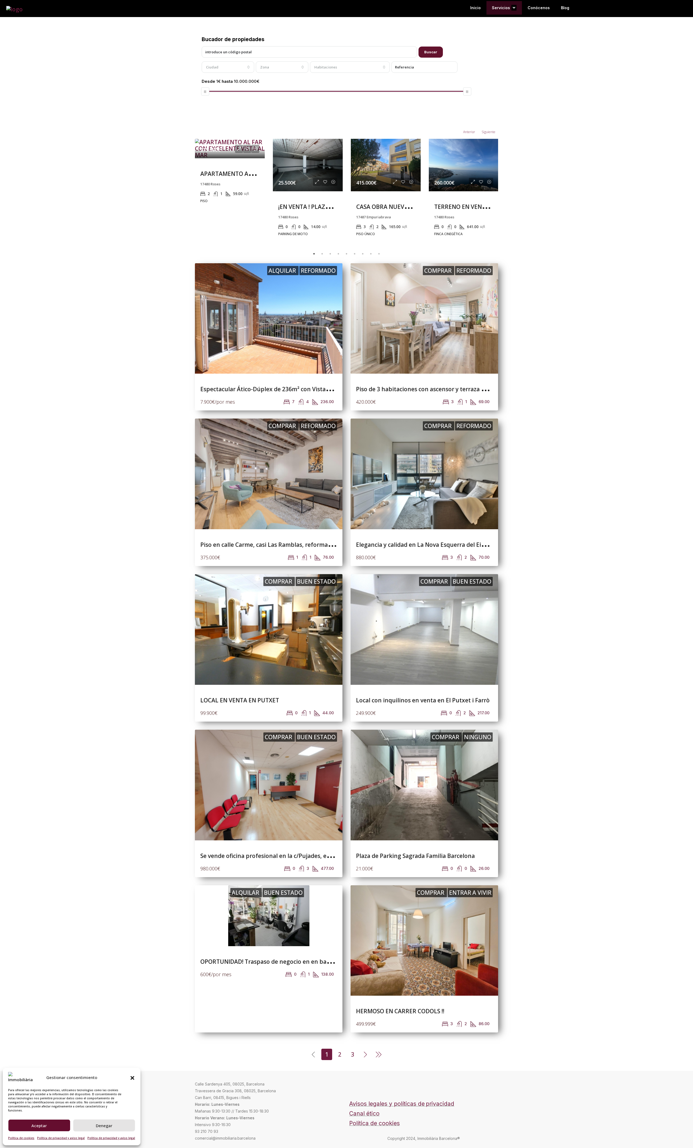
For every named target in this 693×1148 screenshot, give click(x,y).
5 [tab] (346, 253)
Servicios (501, 7)
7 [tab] (362, 253)
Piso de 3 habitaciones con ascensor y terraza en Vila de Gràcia (441, 389)
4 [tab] (338, 253)
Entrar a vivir (470, 892)
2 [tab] (322, 253)
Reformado (318, 270)
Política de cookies (21, 1138)
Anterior (469, 132)
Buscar (430, 52)
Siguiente (488, 132)
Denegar (104, 1125)
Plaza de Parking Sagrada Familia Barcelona (415, 856)
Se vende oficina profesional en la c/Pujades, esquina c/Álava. (284, 856)
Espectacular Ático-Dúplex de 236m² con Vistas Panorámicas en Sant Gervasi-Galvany (316, 389)
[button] (132, 1077)
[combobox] (228, 67)
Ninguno (477, 737)
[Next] (365, 1054)
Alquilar (283, 270)
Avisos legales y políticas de (387, 1103)
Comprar (438, 270)
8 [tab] (371, 253)
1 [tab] (314, 253)
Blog (565, 7)
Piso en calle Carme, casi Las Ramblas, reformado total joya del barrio (295, 544)
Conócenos (539, 7)
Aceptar (39, 1125)
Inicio (475, 7)
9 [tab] (379, 253)
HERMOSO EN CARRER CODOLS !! (400, 1011)
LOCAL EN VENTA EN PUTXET (239, 700)
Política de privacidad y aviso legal (61, 1138)
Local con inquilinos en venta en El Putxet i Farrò (423, 700)
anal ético (366, 1113)
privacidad (440, 1103)
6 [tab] (354, 253)
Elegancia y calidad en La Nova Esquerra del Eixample (429, 544)
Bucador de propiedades (233, 39)
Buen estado (316, 581)
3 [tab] (330, 253)
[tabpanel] (230, 190)
